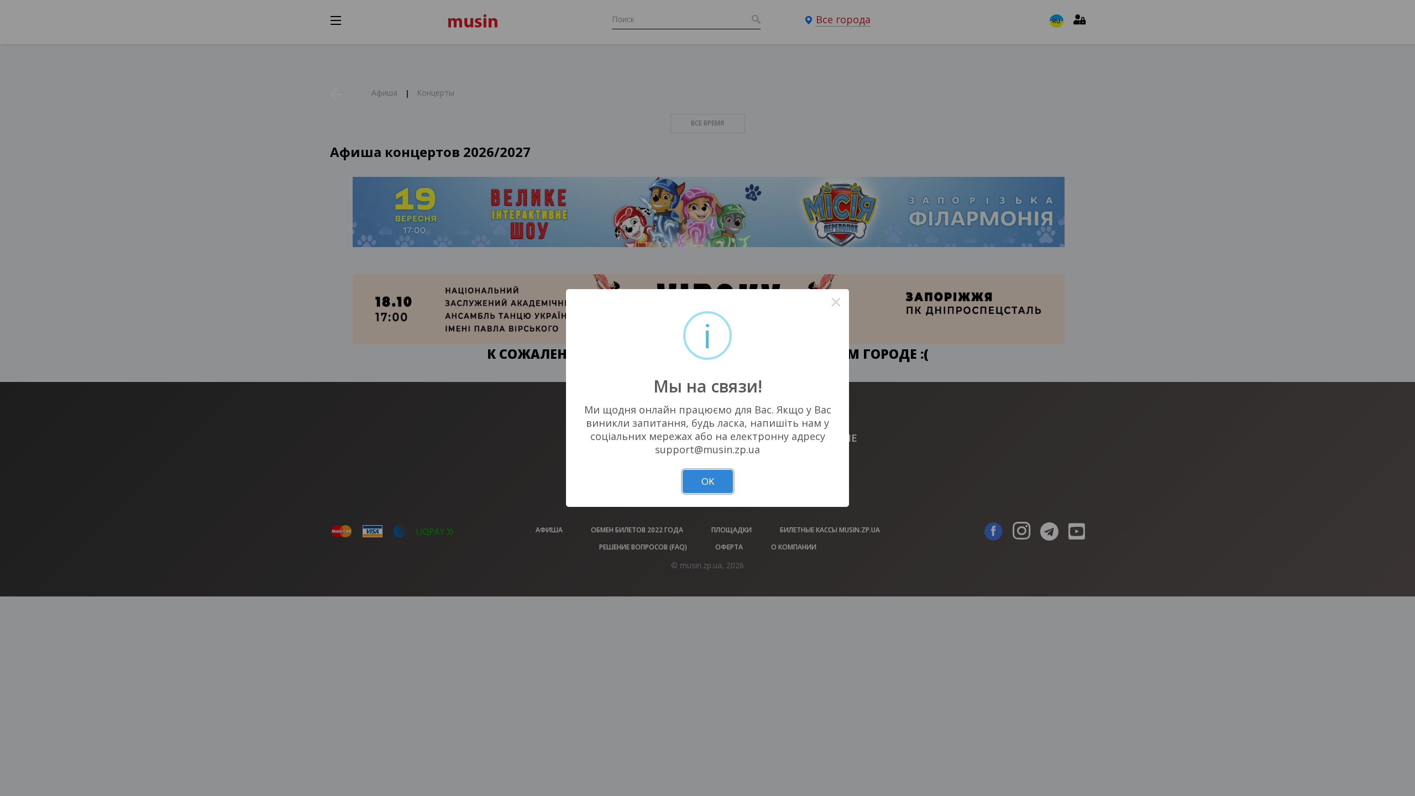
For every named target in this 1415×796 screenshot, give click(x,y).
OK (707, 481)
